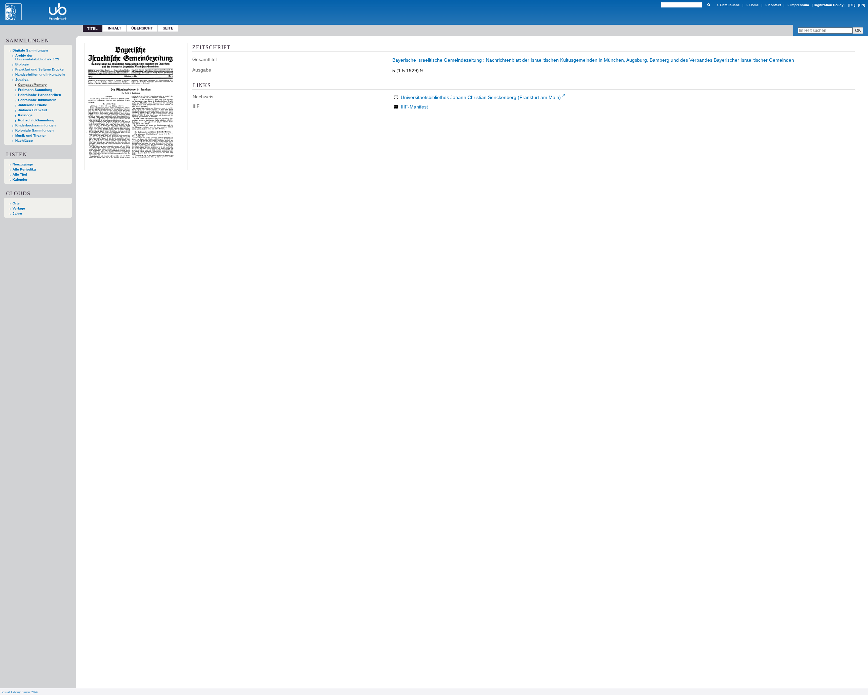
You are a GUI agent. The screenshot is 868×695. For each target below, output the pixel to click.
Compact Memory (32, 84)
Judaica (21, 79)
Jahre (17, 213)
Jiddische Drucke (32, 105)
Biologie (22, 64)
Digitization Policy (829, 5)
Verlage (19, 208)
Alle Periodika (24, 169)
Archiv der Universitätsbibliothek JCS (37, 57)
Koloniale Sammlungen (34, 130)
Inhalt (114, 28)
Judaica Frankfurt (32, 110)
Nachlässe (24, 140)
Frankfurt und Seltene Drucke (39, 69)
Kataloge (25, 115)
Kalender (20, 179)
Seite (168, 28)
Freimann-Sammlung (35, 90)
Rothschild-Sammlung (36, 120)
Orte (16, 203)
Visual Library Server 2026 (19, 692)
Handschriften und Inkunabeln (40, 74)
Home (754, 5)
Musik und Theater (30, 135)
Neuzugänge (23, 164)
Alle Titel (20, 174)
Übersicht (142, 28)
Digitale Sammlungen (30, 50)
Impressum (799, 5)
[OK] (708, 5)
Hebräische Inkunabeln (37, 100)
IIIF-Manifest (414, 107)
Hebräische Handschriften (39, 95)
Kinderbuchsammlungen (35, 125)
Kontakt (774, 5)
